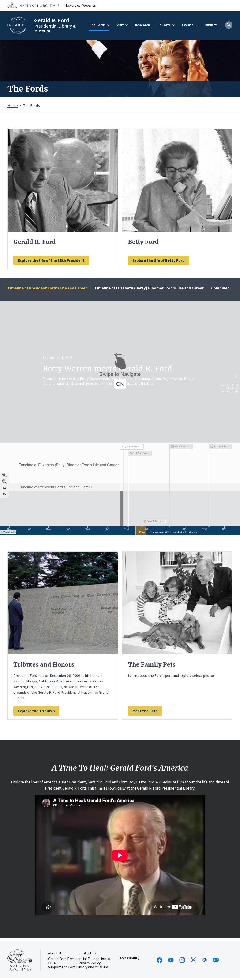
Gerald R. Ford (51, 20)
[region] (120, 418)
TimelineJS (9, 532)
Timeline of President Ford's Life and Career (47, 288)
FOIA (52, 963)
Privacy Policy (90, 963)
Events (187, 25)
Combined (220, 288)
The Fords (97, 25)
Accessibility (129, 958)
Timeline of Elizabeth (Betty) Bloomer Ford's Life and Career (149, 288)
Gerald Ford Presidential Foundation (77, 958)
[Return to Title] (4, 494)
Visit (120, 25)
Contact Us (87, 953)
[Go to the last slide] (4, 488)
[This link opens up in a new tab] (20, 960)
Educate (164, 25)
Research (142, 25)
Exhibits (211, 25)
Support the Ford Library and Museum (78, 967)
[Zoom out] (4, 481)
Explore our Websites (81, 5)
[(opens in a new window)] (159, 960)
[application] (120, 488)
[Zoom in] (4, 475)
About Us (55, 953)
